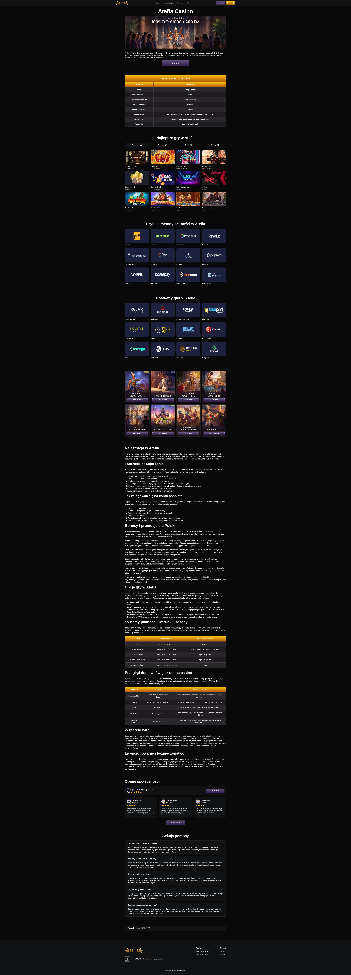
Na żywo (161, 145)
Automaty (212, 145)
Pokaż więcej (175, 822)
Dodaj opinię (215, 790)
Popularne (135, 145)
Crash (187, 145)
